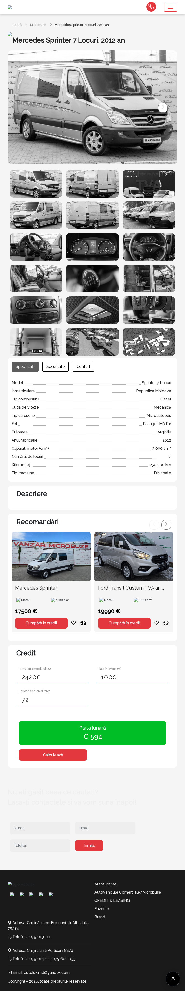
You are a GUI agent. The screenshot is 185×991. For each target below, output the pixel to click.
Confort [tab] (83, 366)
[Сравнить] (83, 623)
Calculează (53, 755)
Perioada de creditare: (34, 691)
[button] (163, 108)
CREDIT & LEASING (112, 900)
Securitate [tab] (55, 366)
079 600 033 (64, 958)
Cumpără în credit (41, 623)
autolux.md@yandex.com (47, 972)
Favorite (101, 908)
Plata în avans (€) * (110, 668)
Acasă (17, 25)
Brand (99, 917)
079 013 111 (40, 936)
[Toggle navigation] (170, 7)
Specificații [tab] (25, 366)
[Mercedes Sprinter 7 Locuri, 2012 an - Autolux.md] (36, 184)
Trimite (89, 845)
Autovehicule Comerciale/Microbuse (127, 892)
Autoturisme (105, 884)
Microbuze (38, 25)
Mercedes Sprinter (36, 588)
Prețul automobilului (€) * (35, 668)
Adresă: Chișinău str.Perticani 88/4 (43, 950)
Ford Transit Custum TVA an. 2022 (129, 588)
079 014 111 (40, 958)
